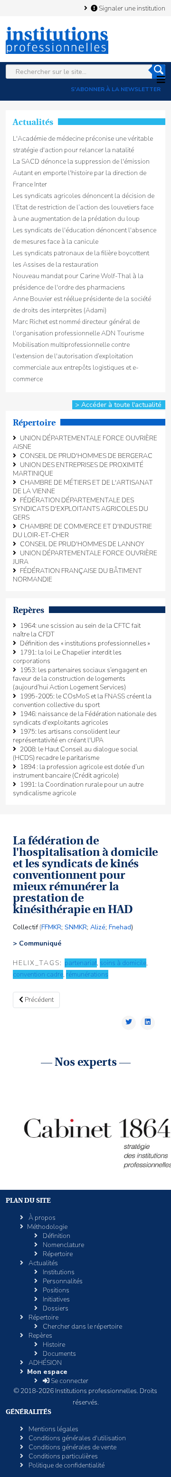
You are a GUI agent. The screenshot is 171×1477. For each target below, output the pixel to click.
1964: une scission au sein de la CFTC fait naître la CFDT (77, 630)
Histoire (53, 1344)
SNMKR (76, 927)
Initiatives (55, 1299)
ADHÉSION (44, 1362)
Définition (55, 1235)
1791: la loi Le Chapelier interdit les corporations (67, 657)
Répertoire (57, 1254)
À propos (41, 1217)
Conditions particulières (62, 1456)
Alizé (97, 927)
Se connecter (68, 1380)
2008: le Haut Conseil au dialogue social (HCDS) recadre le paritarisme (75, 753)
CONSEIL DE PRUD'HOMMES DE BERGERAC (86, 455)
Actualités (42, 1263)
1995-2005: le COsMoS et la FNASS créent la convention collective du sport (82, 700)
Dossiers (54, 1308)
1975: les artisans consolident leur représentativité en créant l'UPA (66, 736)
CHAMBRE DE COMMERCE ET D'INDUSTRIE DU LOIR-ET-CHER (82, 531)
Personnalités (62, 1281)
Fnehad (120, 927)
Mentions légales (52, 1429)
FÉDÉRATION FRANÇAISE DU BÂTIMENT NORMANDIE (77, 575)
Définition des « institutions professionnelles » (85, 643)
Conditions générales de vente (71, 1447)
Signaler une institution (131, 8)
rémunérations (87, 974)
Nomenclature (62, 1244)
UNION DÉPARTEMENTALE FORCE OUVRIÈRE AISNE (85, 442)
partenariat (81, 962)
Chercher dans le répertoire (81, 1326)
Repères (39, 1335)
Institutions (58, 1272)
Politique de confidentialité (65, 1465)
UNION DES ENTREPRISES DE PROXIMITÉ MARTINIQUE (78, 469)
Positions (55, 1290)
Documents (58, 1353)
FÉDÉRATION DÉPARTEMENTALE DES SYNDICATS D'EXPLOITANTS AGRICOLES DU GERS (80, 509)
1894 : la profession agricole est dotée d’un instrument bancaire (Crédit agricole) (78, 771)
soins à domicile (123, 962)
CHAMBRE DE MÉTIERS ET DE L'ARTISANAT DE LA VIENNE (83, 487)
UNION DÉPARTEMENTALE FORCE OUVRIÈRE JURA (85, 557)
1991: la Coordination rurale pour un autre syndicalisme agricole (78, 789)
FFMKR (51, 927)
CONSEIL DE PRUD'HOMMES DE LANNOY (82, 544)
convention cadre (38, 974)
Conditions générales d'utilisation (76, 1438)
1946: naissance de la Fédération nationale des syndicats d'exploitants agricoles (85, 718)
